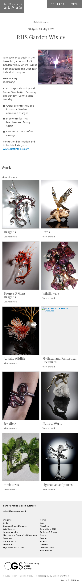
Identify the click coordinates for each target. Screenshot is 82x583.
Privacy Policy (10, 576)
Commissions (47, 547)
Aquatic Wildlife (10, 532)
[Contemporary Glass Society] (23, 566)
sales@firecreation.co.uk (14, 511)
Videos (43, 541)
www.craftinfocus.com (16, 148)
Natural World (9, 541)
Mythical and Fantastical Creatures (20, 535)
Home (43, 520)
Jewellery (7, 538)
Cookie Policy (26, 576)
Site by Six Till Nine (69, 580)
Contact (57, 4)
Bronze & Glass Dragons (15, 526)
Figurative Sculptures (13, 547)
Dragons (7, 520)
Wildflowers (8, 529)
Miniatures (8, 544)
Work (42, 523)
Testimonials (46, 550)
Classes (44, 544)
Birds (5, 523)
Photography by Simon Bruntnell (52, 576)
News (43, 535)
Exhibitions (40, 22)
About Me (44, 526)
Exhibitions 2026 (48, 529)
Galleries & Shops (48, 532)
